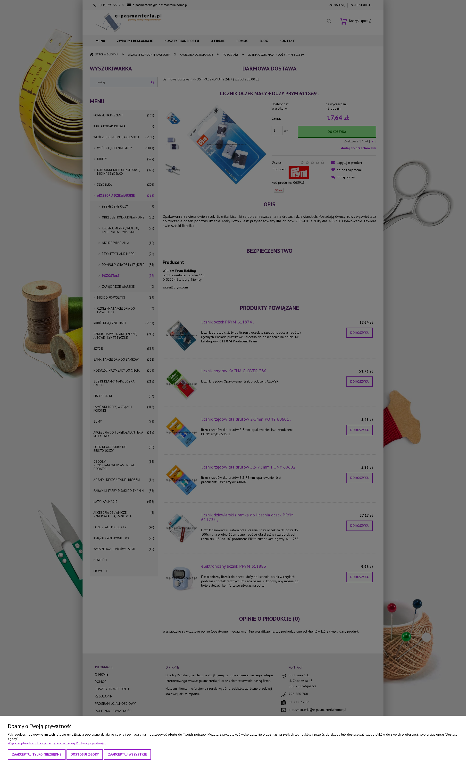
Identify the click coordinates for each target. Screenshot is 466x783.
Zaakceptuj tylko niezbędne (36, 754)
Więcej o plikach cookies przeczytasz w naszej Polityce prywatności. (57, 743)
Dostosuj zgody (85, 754)
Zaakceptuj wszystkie (127, 754)
